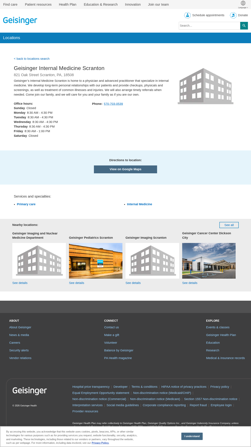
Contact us (111, 327)
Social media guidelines (123, 405)
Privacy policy (219, 386)
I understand (192, 436)
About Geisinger (20, 327)
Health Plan (67, 4)
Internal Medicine (139, 204)
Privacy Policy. (100, 443)
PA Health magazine (118, 358)
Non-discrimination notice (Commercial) (99, 399)
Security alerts (19, 350)
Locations (11, 38)
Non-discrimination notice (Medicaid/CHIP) (162, 393)
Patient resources (38, 4)
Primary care (26, 204)
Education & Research (101, 4)
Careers (14, 342)
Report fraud (198, 405)
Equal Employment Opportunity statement (100, 393)
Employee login (221, 405)
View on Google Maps (125, 169)
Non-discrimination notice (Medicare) (155, 399)
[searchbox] (209, 26)
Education (213, 342)
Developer (121, 386)
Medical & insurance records (225, 358)
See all (229, 225)
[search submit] (244, 26)
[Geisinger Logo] (20, 21)
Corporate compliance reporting (164, 405)
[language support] (243, 4)
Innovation (133, 4)
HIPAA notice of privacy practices (183, 386)
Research (212, 350)
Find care (10, 4)
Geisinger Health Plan (221, 335)
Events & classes (217, 327)
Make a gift (111, 335)
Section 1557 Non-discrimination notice (210, 399)
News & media (19, 335)
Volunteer (110, 342)
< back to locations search (32, 58)
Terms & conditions (144, 386)
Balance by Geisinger (118, 350)
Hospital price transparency (91, 386)
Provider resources (85, 411)
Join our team (158, 4)
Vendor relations (20, 358)
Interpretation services (87, 405)
